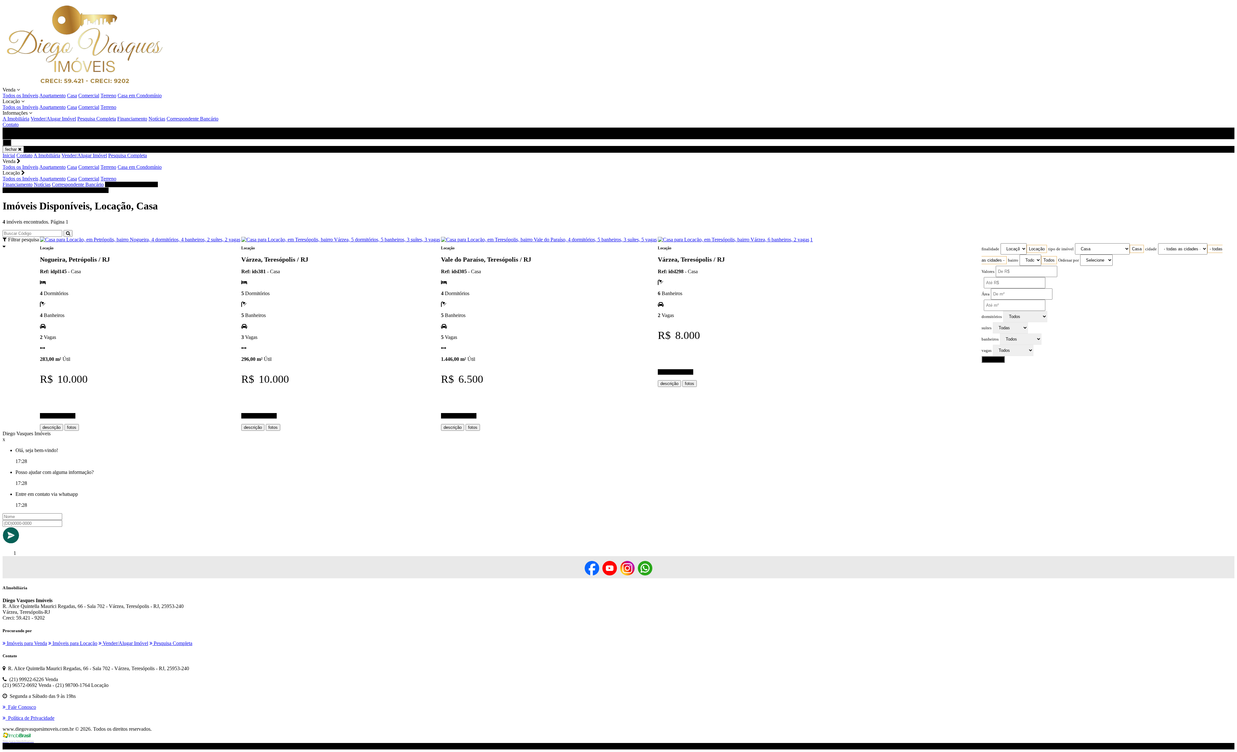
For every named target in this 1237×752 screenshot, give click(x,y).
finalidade (990, 249)
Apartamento (52, 95)
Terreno (108, 95)
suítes (987, 328)
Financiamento (132, 118)
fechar (11, 149)
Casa (72, 95)
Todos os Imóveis (20, 95)
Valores (988, 271)
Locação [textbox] (1037, 248)
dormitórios (992, 316)
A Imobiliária (16, 118)
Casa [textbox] (1137, 248)
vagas (987, 350)
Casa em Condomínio (140, 95)
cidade (1151, 249)
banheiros (990, 339)
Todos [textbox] (1049, 260)
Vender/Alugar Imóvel (53, 118)
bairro (1013, 260)
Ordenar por (1068, 260)
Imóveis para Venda (26, 643)
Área (986, 294)
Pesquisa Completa (96, 118)
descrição (52, 427)
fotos (71, 427)
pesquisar (993, 359)
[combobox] (1037, 249)
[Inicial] (85, 84)
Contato (11, 124)
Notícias (157, 118)
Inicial (9, 155)
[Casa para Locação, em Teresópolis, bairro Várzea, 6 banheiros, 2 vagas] (733, 239)
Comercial (88, 95)
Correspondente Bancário (192, 118)
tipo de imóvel (1061, 249)
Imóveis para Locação (74, 643)
